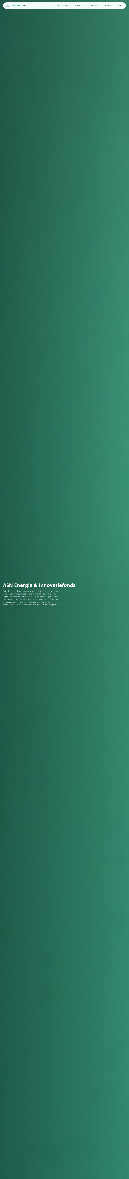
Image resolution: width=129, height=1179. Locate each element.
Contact (119, 6)
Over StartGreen (61, 6)
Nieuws (107, 6)
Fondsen (94, 6)
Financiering (79, 6)
